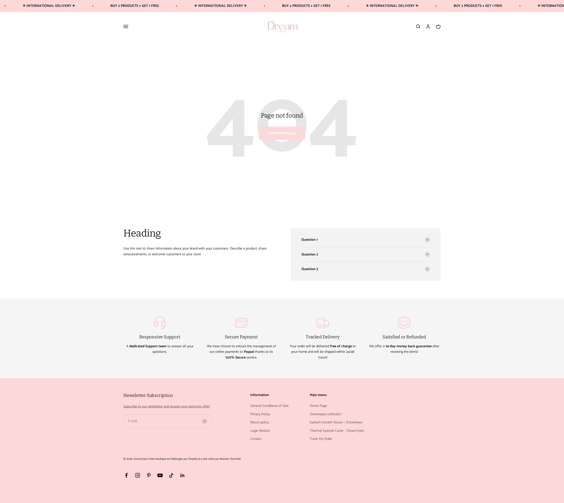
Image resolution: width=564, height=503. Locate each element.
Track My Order (321, 439)
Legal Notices (260, 431)
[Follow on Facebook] (126, 475)
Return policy (259, 422)
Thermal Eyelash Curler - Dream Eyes (337, 431)
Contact (256, 439)
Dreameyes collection (325, 414)
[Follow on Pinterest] (149, 475)
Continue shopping (282, 133)
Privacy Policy (260, 414)
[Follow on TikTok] (171, 475)
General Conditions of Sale (269, 406)
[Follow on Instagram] (138, 475)
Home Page (318, 406)
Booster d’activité (230, 458)
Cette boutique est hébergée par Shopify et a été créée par (183, 458)
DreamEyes (141, 458)
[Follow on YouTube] (160, 475)
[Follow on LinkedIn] (183, 475)
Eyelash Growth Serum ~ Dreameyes (336, 422)
